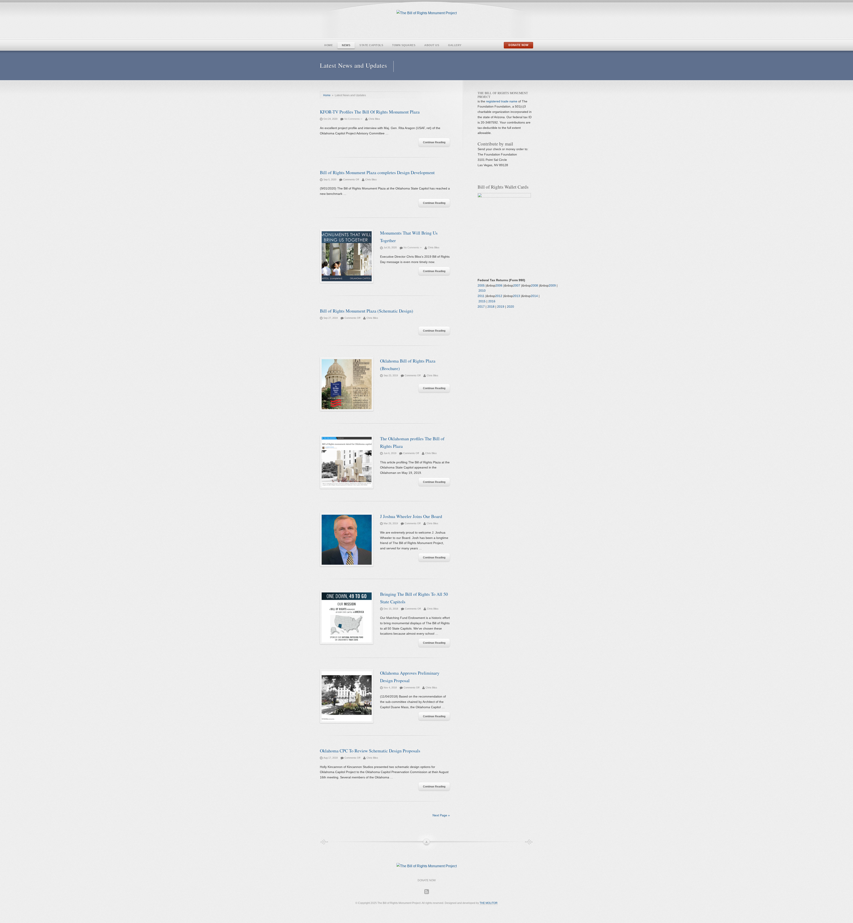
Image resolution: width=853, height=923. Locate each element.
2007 (516, 285)
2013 (516, 296)
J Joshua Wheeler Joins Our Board (411, 516)
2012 (498, 296)
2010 (482, 290)
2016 (491, 301)
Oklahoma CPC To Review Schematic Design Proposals (370, 751)
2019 (500, 306)
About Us (431, 45)
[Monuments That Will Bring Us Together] (346, 257)
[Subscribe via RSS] (426, 892)
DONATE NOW (518, 45)
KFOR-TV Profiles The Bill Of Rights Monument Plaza (370, 112)
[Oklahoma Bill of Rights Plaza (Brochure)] (346, 385)
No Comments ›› (353, 119)
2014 (534, 296)
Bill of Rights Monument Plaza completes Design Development (377, 172)
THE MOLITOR (489, 903)
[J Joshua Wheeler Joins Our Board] (346, 540)
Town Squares (403, 45)
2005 (481, 285)
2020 (510, 306)
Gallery (455, 45)
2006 (498, 285)
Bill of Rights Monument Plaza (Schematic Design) (366, 311)
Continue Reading (434, 142)
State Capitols (371, 45)
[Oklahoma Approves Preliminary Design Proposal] (346, 697)
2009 (552, 285)
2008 (534, 285)
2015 (482, 301)
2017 (481, 306)
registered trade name (502, 101)
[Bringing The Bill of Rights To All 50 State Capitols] (346, 618)
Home (328, 45)
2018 (490, 306)
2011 (481, 296)
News (346, 45)
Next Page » (441, 815)
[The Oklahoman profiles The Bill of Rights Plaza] (346, 462)
